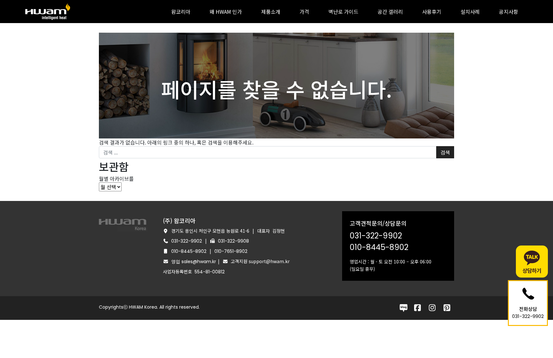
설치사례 (470, 11)
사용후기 (431, 11)
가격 (304, 11)
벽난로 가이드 (343, 11)
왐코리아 (180, 11)
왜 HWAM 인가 (226, 11)
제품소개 (270, 11)
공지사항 (508, 11)
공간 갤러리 (390, 11)
